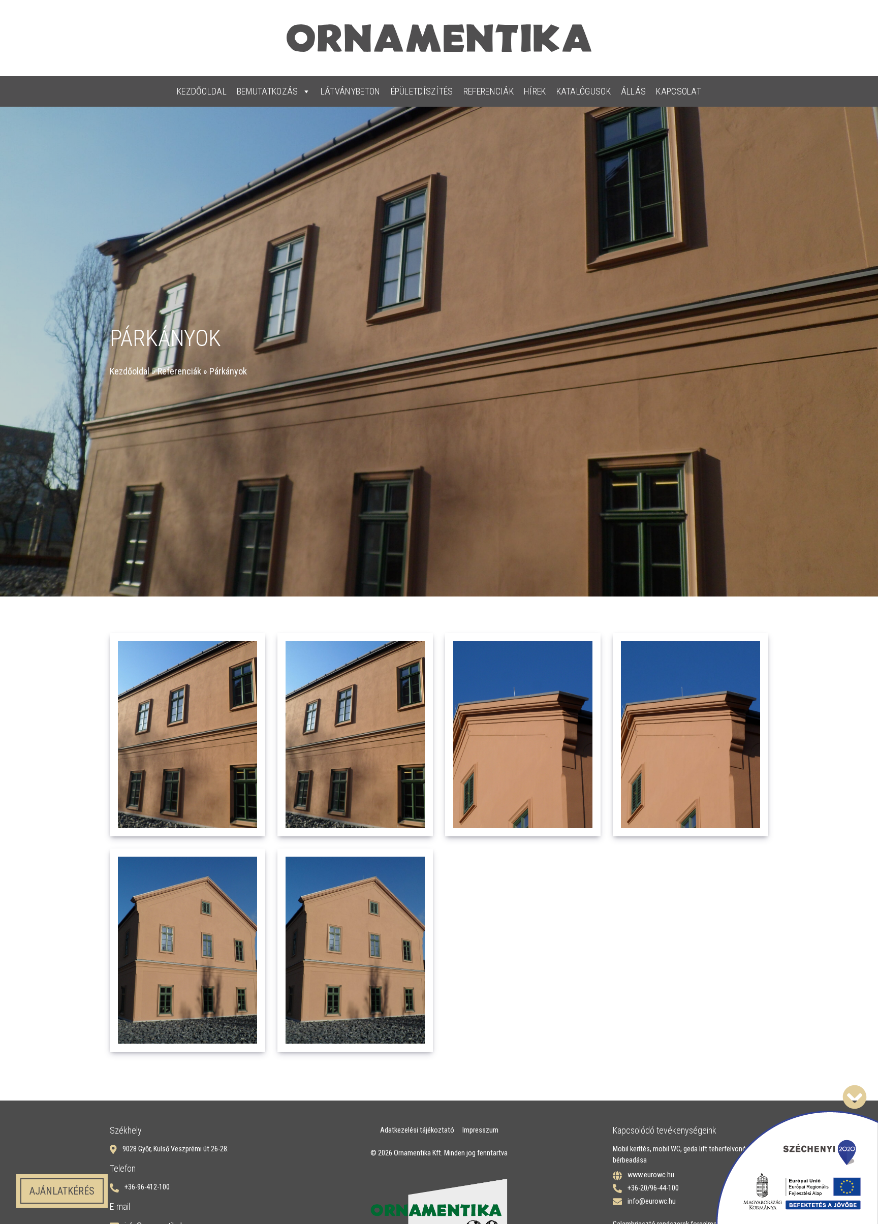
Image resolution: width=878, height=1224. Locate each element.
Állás (633, 91)
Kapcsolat (678, 91)
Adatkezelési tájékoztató (417, 1130)
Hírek (535, 91)
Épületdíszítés (422, 91)
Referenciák (488, 91)
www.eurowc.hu (651, 1175)
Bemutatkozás (267, 91)
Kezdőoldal (202, 91)
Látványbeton (351, 91)
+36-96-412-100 (147, 1187)
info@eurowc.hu (652, 1201)
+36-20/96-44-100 (653, 1188)
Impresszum (480, 1130)
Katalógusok (583, 91)
